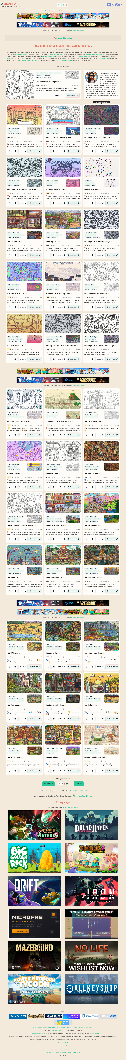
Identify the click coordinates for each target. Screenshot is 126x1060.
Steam (52, 1030)
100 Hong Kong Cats (83, 56)
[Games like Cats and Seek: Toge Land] (15, 435)
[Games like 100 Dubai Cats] (92, 719)
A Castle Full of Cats (21, 54)
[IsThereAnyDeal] (18, 1016)
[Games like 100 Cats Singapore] (92, 435)
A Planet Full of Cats (48, 56)
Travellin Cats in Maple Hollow (95, 54)
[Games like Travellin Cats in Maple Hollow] (15, 539)
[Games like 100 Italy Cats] (53, 255)
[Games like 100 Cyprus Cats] (15, 719)
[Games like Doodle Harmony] (92, 203)
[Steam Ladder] (108, 1016)
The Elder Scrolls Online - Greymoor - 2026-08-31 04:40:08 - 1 (63, 1052)
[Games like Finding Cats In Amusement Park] (15, 203)
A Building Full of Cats (55, 54)
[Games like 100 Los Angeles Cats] (53, 719)
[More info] (43, 95)
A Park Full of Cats (66, 60)
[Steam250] (36, 1016)
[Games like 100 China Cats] (15, 255)
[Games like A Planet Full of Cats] (15, 307)
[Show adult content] (65, 5)
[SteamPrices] (89, 1016)
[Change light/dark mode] (59, 5)
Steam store (73, 95)
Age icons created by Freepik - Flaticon (82, 1027)
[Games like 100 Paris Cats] (53, 487)
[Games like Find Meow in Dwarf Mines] (92, 307)
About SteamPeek (63, 1043)
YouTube (57, 95)
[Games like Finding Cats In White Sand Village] (92, 359)
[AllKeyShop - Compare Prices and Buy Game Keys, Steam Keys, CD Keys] (53, 1016)
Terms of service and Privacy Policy (63, 1046)
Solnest (9, 58)
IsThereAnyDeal (59, 1030)
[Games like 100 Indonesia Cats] (53, 591)
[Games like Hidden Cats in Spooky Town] (53, 307)
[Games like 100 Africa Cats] (15, 667)
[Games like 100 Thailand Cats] (92, 591)
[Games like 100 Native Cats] (92, 487)
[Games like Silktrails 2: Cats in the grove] (53, 151)
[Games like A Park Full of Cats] (15, 487)
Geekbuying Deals (66, 1027)
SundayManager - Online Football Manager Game (46, 1027)
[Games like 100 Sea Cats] (15, 591)
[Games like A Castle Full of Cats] (15, 359)
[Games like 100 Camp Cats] (53, 667)
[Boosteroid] (71, 1016)
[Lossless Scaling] (63, 1022)
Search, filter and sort (64, 38)
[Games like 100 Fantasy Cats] (92, 539)
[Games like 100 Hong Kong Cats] (92, 667)
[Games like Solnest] (15, 151)
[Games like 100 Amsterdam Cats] (53, 539)
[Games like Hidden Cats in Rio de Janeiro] (53, 435)
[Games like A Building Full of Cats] (53, 203)
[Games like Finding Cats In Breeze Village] (92, 255)
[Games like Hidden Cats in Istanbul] (92, 771)
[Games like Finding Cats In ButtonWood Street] (53, 359)
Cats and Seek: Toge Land (29, 60)
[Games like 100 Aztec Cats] (15, 771)
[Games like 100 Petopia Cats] (53, 771)
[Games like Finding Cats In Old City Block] (92, 151)
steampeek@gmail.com (78, 30)
